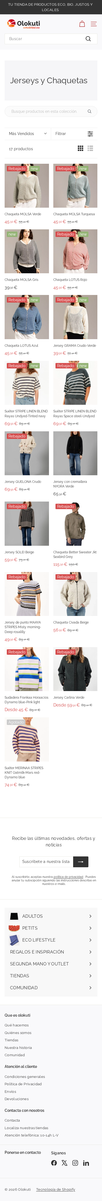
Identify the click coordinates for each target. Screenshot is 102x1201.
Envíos (10, 1092)
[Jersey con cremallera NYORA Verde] (75, 453)
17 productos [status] (21, 149)
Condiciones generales (25, 1077)
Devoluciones (17, 1099)
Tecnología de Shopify (55, 1189)
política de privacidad (68, 877)
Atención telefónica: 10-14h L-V (32, 1135)
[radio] (80, 149)
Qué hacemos (17, 1025)
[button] (28, 134)
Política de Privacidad (23, 1084)
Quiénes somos (18, 1033)
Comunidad (15, 1055)
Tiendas (11, 1040)
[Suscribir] (80, 861)
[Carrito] (82, 24)
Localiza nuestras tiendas (26, 1128)
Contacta (12, 1120)
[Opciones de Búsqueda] (91, 111)
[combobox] (51, 39)
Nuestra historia (18, 1048)
